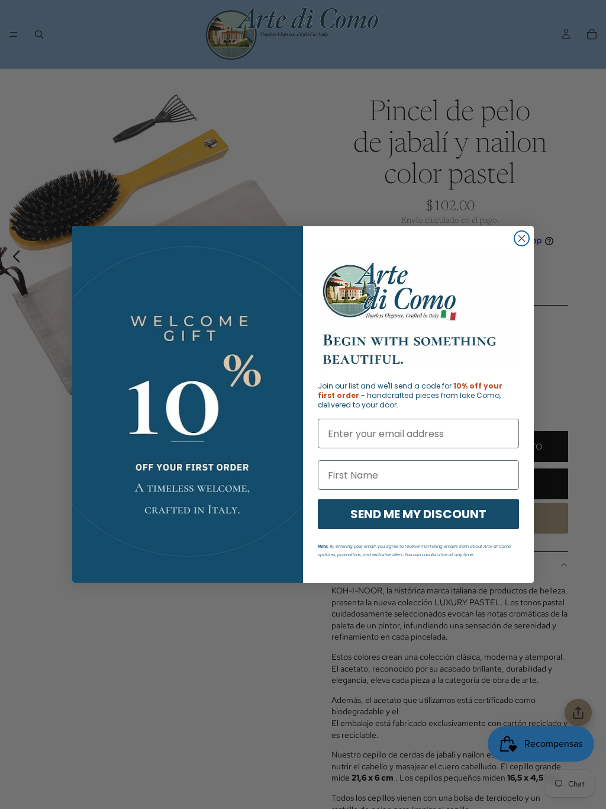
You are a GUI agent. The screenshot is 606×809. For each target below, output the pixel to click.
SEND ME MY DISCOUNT (418, 514)
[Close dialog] (521, 238)
